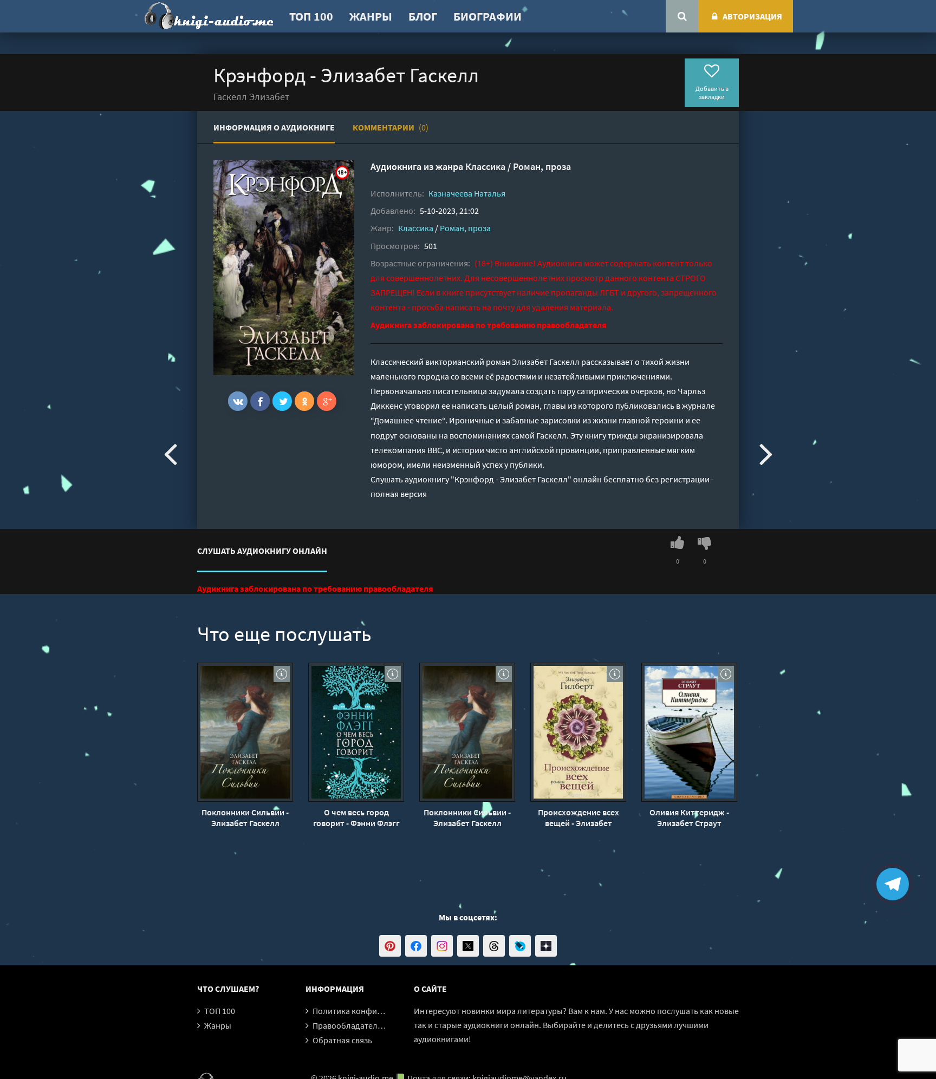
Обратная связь (342, 1040)
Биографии (487, 16)
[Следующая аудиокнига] (766, 453)
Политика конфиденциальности (375, 1010)
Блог (422, 16)
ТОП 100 (311, 16)
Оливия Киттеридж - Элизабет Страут (689, 817)
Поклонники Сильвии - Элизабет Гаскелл (245, 817)
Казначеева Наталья (466, 193)
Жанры (370, 16)
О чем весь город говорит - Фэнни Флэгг (356, 817)
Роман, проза (542, 166)
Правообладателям (350, 1025)
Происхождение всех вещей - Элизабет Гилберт (578, 817)
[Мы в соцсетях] (390, 946)
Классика (485, 166)
